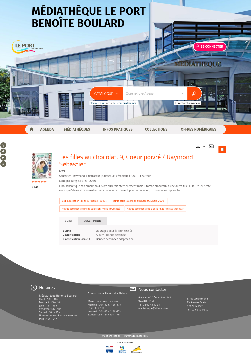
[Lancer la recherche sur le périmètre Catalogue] (194, 93)
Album (100, 235)
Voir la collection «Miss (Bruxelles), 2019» (84, 200)
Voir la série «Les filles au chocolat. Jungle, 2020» (138, 200)
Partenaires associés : (136, 335)
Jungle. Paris (79, 181)
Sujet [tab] (68, 221)
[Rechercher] (131, 230)
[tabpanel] (125, 202)
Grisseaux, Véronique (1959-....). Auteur (126, 176)
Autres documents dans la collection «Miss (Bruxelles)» (91, 208)
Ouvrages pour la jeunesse (112, 231)
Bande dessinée (116, 235)
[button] (47, 129)
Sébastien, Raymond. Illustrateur (79, 176)
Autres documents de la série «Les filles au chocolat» (155, 208)
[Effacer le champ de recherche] (183, 93)
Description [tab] (92, 221)
